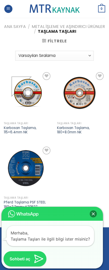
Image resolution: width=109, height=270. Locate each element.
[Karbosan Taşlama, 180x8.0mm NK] (81, 95)
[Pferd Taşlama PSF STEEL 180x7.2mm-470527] (28, 169)
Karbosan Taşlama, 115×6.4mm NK (20, 130)
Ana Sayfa (15, 26)
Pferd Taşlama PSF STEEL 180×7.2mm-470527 (25, 204)
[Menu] (8, 9)
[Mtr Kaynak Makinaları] (54, 9)
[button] (93, 213)
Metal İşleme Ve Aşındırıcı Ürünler (68, 26)
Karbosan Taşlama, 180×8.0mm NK (73, 130)
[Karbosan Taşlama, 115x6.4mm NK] (28, 95)
